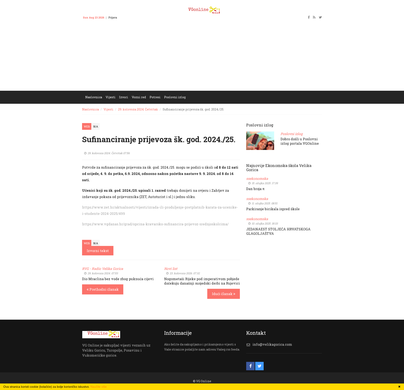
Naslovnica (90, 109)
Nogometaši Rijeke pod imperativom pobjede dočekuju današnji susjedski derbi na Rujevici (202, 281)
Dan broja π (255, 188)
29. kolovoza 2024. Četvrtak (138, 109)
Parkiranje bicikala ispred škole (273, 209)
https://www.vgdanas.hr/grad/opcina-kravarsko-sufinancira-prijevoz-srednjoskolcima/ (155, 224)
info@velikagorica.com (272, 344)
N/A (95, 126)
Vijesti (108, 109)
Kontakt (126, 17)
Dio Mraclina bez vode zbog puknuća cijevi (118, 279)
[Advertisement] (202, 59)
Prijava (112, 17)
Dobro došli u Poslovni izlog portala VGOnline (299, 141)
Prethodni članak (104, 289)
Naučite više (98, 386)
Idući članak (222, 294)
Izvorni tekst (98, 250)
